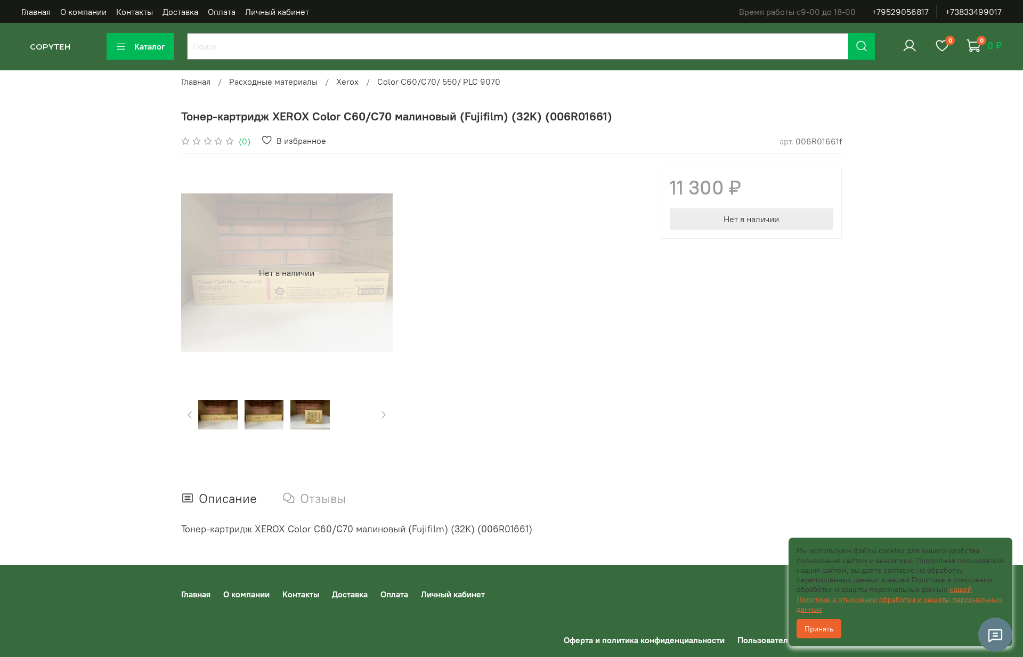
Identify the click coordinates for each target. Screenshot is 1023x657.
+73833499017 (973, 11)
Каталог (149, 46)
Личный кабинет (277, 11)
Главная (36, 11)
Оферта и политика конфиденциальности (644, 640)
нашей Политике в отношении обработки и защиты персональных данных (899, 599)
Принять (819, 629)
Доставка (180, 11)
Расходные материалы (273, 81)
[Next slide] (375, 273)
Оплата (222, 11)
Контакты (134, 11)
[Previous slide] (198, 273)
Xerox (347, 81)
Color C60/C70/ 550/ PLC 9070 (438, 81)
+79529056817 (900, 11)
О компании (83, 11)
